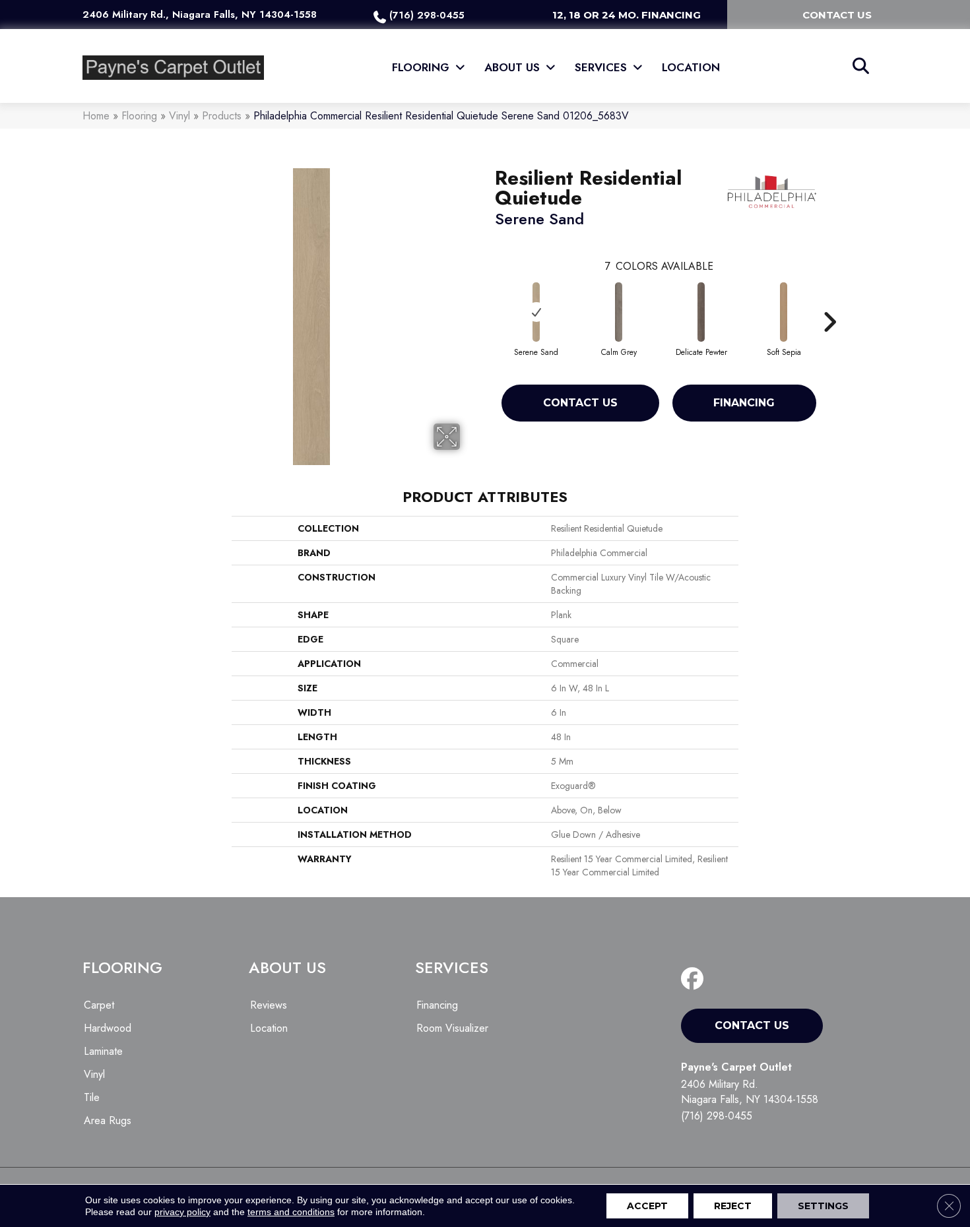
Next (829, 302)
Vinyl (179, 115)
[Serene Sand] (536, 312)
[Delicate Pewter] (701, 312)
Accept (647, 1206)
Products (222, 115)
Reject (733, 1206)
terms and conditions (291, 1212)
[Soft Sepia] (784, 312)
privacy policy (182, 1212)
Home (96, 115)
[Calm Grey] (619, 312)
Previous (488, 302)
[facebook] (695, 979)
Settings (823, 1206)
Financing (744, 402)
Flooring (139, 115)
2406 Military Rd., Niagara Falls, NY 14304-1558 (199, 14)
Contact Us (580, 402)
